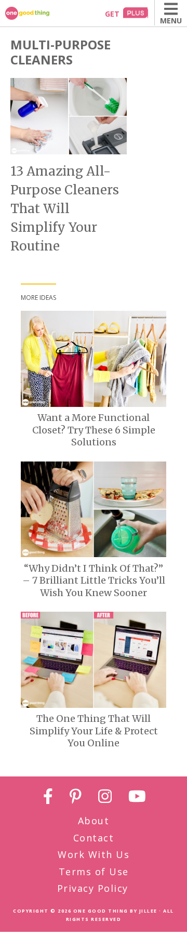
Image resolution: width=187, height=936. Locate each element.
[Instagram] (105, 798)
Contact (93, 838)
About (94, 820)
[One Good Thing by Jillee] (39, 13)
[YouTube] (137, 798)
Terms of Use (94, 871)
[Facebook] (48, 798)
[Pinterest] (76, 798)
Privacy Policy (92, 888)
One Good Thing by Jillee (115, 910)
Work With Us (93, 854)
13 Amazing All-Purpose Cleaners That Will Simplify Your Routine (64, 208)
